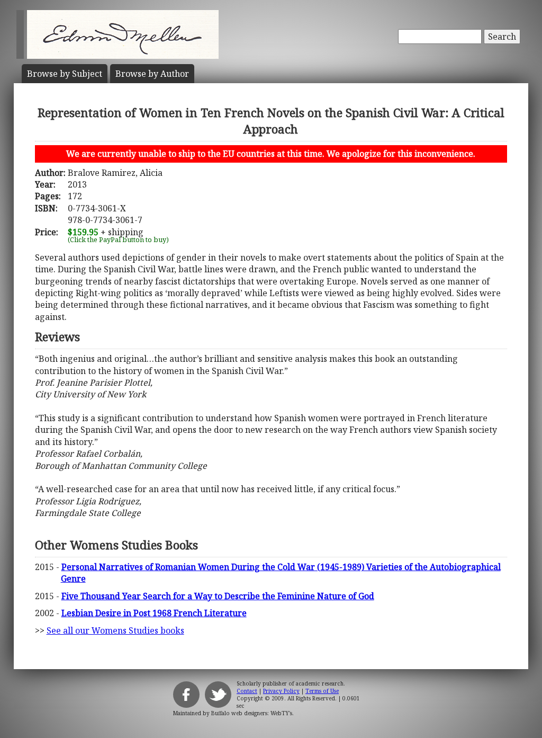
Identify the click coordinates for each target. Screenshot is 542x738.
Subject (64, 73)
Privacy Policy (281, 691)
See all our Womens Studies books (115, 630)
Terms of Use (322, 691)
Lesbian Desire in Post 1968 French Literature (154, 613)
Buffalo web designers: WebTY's (251, 713)
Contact (247, 691)
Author (152, 73)
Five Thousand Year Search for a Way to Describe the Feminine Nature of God (217, 596)
